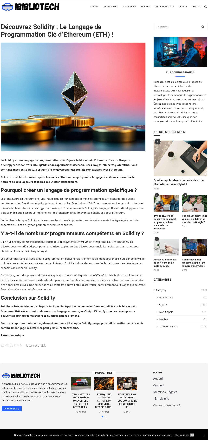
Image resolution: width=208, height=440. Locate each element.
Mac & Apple (129, 7)
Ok (192, 435)
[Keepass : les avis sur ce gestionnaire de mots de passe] (166, 247)
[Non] (204, 435)
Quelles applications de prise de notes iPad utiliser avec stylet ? (179, 182)
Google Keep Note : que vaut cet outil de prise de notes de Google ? (194, 218)
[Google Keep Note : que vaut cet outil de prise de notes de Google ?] (194, 203)
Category (181, 289)
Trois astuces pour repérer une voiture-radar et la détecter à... (81, 400)
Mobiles (145, 7)
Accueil (94, 7)
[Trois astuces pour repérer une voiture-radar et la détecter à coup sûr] (81, 383)
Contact (197, 7)
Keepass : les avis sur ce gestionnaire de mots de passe (165, 262)
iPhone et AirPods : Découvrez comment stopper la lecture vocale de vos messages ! (165, 222)
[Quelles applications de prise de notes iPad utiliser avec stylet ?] (180, 158)
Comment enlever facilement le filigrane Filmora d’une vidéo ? (193, 262)
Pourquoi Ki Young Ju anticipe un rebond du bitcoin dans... (104, 400)
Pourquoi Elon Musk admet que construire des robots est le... (127, 400)
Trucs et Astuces (164, 7)
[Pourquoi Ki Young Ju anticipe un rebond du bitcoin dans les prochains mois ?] (104, 383)
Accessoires (111, 7)
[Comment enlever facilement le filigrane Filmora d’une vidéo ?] (194, 247)
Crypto (183, 7)
